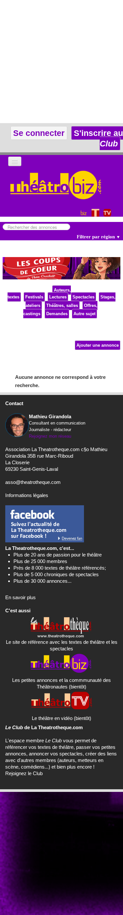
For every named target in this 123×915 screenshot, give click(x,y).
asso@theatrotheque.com (33, 482)
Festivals (34, 296)
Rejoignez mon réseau (50, 436)
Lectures (58, 296)
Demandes (57, 313)
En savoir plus (20, 597)
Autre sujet (84, 313)
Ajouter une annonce (97, 345)
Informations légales (26, 495)
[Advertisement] (61, 61)
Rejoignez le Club (24, 773)
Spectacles (83, 296)
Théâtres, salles (62, 305)
